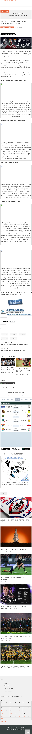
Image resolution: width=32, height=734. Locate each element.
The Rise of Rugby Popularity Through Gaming (23, 370)
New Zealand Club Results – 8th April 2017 (13, 350)
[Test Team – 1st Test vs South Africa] (16, 536)
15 (28, 710)
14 (24, 710)
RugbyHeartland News (19, 13)
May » (5, 721)
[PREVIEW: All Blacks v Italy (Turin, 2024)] (8, 362)
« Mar (1, 721)
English (6, 383)
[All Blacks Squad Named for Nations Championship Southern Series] (16, 594)
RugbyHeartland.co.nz (19, 729)
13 (19, 710)
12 (15, 710)
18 (11, 713)
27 (19, 716)
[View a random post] (1, 8)
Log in (5, 683)
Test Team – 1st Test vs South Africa (13, 549)
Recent (4, 493)
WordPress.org (8, 691)
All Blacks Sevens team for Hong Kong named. (14, 344)
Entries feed (7, 685)
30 (2, 718)
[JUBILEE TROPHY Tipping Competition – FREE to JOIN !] (16, 507)
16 (2, 713)
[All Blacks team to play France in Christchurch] (16, 564)
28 (24, 716)
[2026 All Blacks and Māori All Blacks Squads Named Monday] (16, 623)
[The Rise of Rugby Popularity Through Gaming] (23, 362)
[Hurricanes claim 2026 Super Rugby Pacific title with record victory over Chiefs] (16, 653)
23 (2, 716)
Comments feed (8, 688)
